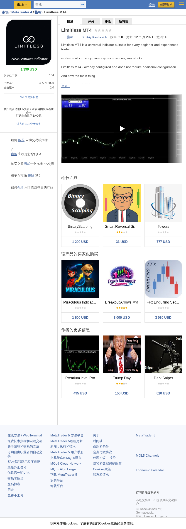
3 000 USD (122, 317)
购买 (21, 140)
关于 (96, 435)
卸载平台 (56, 486)
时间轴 (98, 441)
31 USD (122, 242)
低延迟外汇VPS (18, 473)
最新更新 (66, 441)
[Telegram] (146, 486)
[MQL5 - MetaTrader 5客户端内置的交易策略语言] (7, 5)
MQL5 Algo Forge (63, 469)
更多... (65, 86)
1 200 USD (80, 242)
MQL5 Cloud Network (65, 463)
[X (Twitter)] (153, 486)
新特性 (123, 21)
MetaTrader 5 (145, 435)
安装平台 (56, 480)
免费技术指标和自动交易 (24, 441)
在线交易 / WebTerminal (24, 435)
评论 (108, 21)
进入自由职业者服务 (29, 123)
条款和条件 (101, 446)
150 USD (122, 393)
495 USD (80, 393)
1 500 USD (80, 317)
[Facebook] (138, 486)
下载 (63, 474)
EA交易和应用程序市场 (23, 461)
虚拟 (14, 154)
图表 (10, 490)
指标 (70, 37)
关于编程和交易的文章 (23, 446)
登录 (152, 4)
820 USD (163, 393)
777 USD (163, 242)
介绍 (20, 187)
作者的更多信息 (28, 97)
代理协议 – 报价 (104, 458)
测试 (27, 164)
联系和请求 (101, 474)
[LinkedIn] (167, 486)
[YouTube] (160, 486)
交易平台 (66, 435)
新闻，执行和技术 (63, 446)
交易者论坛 (15, 478)
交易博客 (13, 484)
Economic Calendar (150, 470)
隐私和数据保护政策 (107, 463)
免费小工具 (15, 495)
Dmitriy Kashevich (94, 37)
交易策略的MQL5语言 (65, 458)
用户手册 (66, 452)
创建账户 (166, 4)
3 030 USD (163, 317)
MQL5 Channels (147, 455)
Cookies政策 (102, 469)
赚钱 (30, 175)
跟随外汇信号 (17, 467)
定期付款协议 (102, 452)
